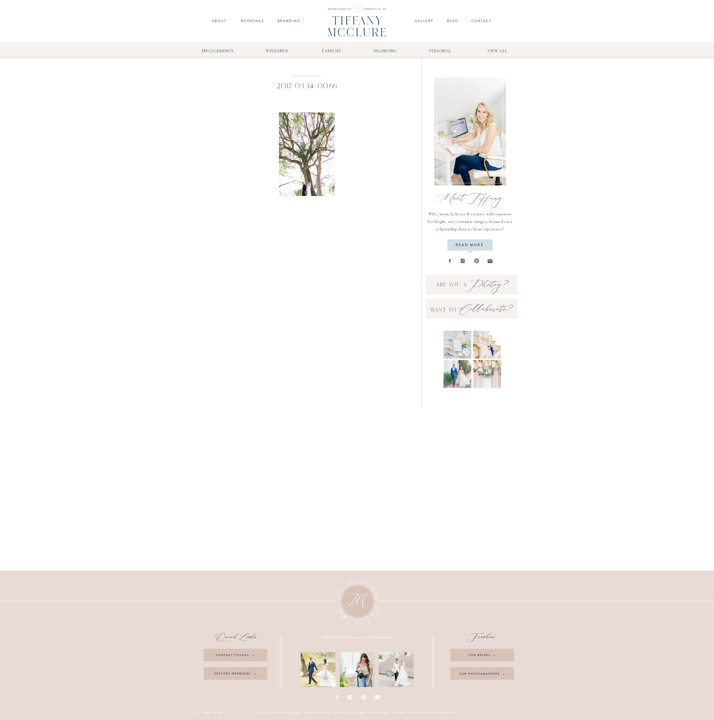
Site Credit (379, 713)
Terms (338, 713)
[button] (307, 154)
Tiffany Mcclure (286, 713)
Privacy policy (317, 713)
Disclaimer (356, 713)
